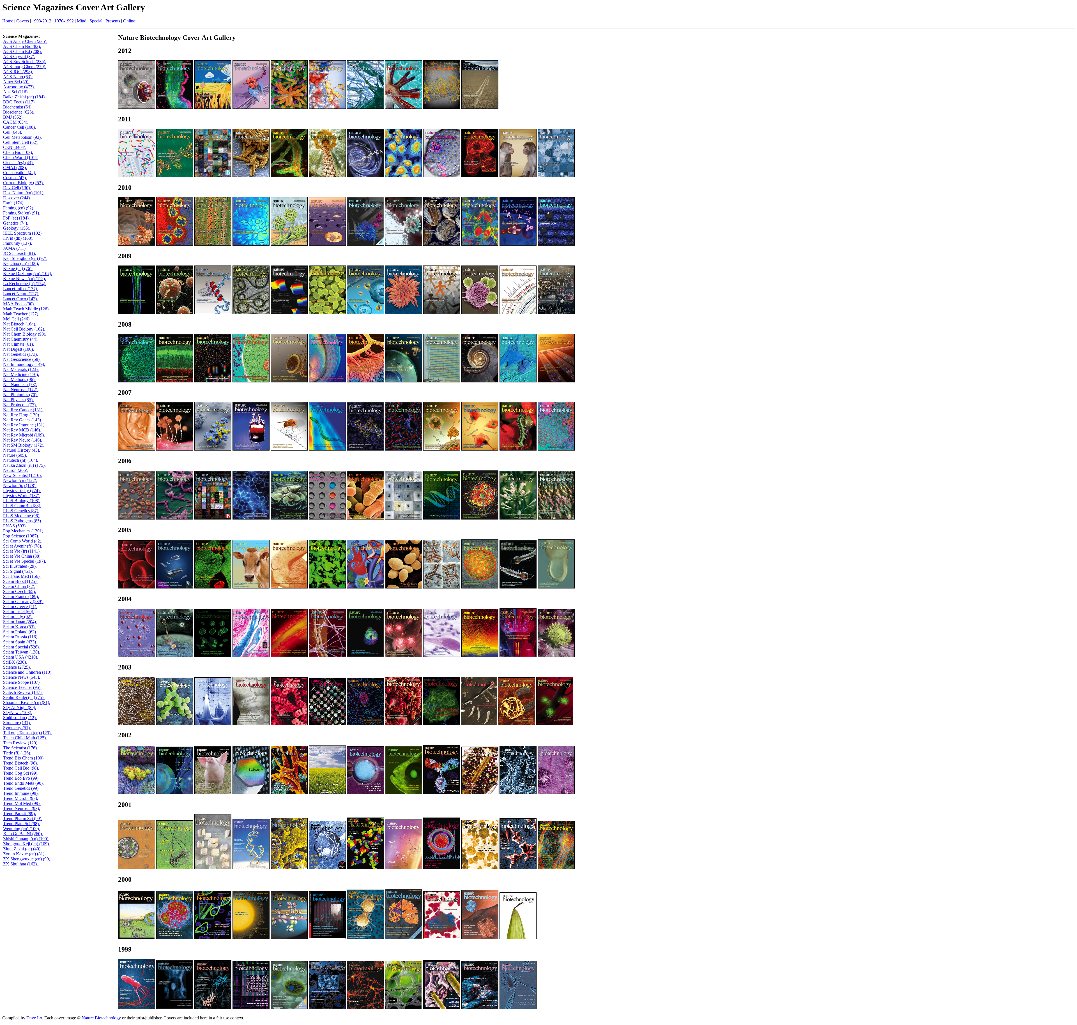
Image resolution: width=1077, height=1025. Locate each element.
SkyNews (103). (17, 712)
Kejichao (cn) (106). (21, 263)
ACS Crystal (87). (19, 56)
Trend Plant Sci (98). (21, 823)
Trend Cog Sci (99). (20, 773)
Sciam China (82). (19, 586)
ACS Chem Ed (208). (22, 51)
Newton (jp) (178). (19, 485)
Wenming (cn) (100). (21, 828)
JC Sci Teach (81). (19, 253)
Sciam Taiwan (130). (21, 652)
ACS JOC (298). (18, 71)
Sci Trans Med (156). (22, 576)
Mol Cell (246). (17, 319)
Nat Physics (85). (18, 399)
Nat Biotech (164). (19, 324)
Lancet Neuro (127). (21, 293)
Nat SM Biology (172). (23, 445)
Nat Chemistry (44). (20, 339)
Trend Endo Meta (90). (23, 783)
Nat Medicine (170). (21, 374)
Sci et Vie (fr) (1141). (22, 551)
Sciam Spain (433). (20, 642)
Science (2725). (17, 667)
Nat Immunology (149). (24, 364)
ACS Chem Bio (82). (22, 46)
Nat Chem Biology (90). (24, 334)
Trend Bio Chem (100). (24, 758)
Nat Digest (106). (18, 349)
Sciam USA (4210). (20, 657)
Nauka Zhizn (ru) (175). (24, 465)
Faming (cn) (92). (18, 208)
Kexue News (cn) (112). (24, 278)
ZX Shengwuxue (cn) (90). (27, 859)
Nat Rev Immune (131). (24, 425)
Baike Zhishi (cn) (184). (24, 96)
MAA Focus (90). (19, 303)
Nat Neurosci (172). (20, 389)
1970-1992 (64, 21)
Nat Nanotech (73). (20, 384)
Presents (112, 21)
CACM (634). (15, 122)
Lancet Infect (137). (20, 288)
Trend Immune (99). (21, 793)
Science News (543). (21, 677)
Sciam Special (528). (21, 647)
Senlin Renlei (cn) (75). (24, 697)
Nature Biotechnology (101, 1017)
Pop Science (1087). (21, 536)
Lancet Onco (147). (20, 298)
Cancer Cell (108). (19, 127)
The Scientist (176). (20, 747)
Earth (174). (13, 202)
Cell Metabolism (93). (22, 137)
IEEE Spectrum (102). (23, 233)
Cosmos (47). (15, 177)
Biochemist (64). (18, 107)
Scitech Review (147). (23, 692)
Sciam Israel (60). (18, 611)
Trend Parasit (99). (19, 813)
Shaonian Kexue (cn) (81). (26, 702)
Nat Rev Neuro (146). (22, 440)
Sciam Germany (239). (23, 601)
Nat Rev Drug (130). (21, 414)
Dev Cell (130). (17, 187)
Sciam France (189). (21, 596)
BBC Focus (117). (19, 102)
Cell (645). (12, 132)
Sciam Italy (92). (18, 616)
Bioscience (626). (18, 112)
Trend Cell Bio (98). (21, 768)
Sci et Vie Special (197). (24, 561)
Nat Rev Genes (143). (22, 419)
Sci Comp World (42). (22, 541)
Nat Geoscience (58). (22, 359)
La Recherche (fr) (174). (24, 283)
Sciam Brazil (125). (20, 581)
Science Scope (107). (22, 682)
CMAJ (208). (15, 167)
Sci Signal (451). (18, 571)
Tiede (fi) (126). (17, 753)
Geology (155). (16, 228)
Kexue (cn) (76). (18, 268)
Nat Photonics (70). (20, 394)
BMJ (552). (13, 117)
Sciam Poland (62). (20, 631)
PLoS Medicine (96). (21, 515)
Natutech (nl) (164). (20, 460)
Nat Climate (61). (18, 344)
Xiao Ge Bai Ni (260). (23, 833)
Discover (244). (17, 197)
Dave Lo (34, 1017)
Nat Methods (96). (19, 379)
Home (7, 21)
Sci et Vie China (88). (22, 556)
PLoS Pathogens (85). (22, 520)
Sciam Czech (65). (19, 591)
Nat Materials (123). (21, 369)
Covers (22, 21)
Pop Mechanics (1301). (23, 530)
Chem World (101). (20, 157)
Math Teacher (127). (21, 313)
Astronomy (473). (19, 86)
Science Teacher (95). (22, 687)
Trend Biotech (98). (20, 763)
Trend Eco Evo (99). (21, 778)
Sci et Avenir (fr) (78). (22, 546)
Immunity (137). (17, 243)
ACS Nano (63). (18, 76)
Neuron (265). (15, 470)
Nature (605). (15, 455)
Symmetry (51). (17, 727)
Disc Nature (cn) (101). (23, 192)
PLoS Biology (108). (21, 500)
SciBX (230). (15, 662)
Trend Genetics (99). (21, 788)
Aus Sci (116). (16, 91)
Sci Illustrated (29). (20, 566)
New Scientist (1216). (22, 475)
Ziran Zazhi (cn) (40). (22, 848)
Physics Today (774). (22, 490)
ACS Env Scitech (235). (24, 61)
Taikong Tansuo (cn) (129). (27, 732)
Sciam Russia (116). (20, 636)
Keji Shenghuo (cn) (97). (25, 258)
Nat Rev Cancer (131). (23, 409)
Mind (81, 21)
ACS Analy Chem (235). (25, 41)
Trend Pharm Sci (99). (22, 818)
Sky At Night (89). (19, 707)
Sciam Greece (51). (20, 606)
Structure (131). (17, 722)
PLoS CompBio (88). (22, 505)
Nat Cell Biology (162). (24, 329)
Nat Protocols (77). (20, 404)
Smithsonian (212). (20, 717)
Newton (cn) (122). (20, 480)
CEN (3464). (14, 147)
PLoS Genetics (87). (21, 510)
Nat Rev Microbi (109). (24, 435)
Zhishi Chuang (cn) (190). (26, 838)
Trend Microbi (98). (20, 798)
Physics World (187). (21, 495)
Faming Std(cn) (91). (21, 213)
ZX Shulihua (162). (20, 864)
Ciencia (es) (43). (18, 162)
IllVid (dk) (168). (18, 238)
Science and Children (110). (27, 672)
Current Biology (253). (23, 182)
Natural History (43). (21, 450)
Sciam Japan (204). (20, 621)
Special (95, 21)
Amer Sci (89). (16, 81)
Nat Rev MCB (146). (22, 430)
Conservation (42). (19, 172)
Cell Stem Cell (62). (20, 142)
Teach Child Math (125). (25, 737)
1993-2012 (41, 21)
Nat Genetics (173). (20, 354)
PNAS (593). (15, 525)
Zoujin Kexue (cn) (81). (24, 853)
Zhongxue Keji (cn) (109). (26, 843)
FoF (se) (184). (16, 218)
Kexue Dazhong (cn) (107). (27, 273)
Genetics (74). (15, 223)
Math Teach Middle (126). (26, 308)
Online (129, 21)
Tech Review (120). (20, 742)
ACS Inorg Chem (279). (24, 66)
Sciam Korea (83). (19, 626)
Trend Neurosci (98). (21, 808)
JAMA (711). (15, 248)
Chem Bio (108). (18, 152)
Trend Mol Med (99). (22, 803)
